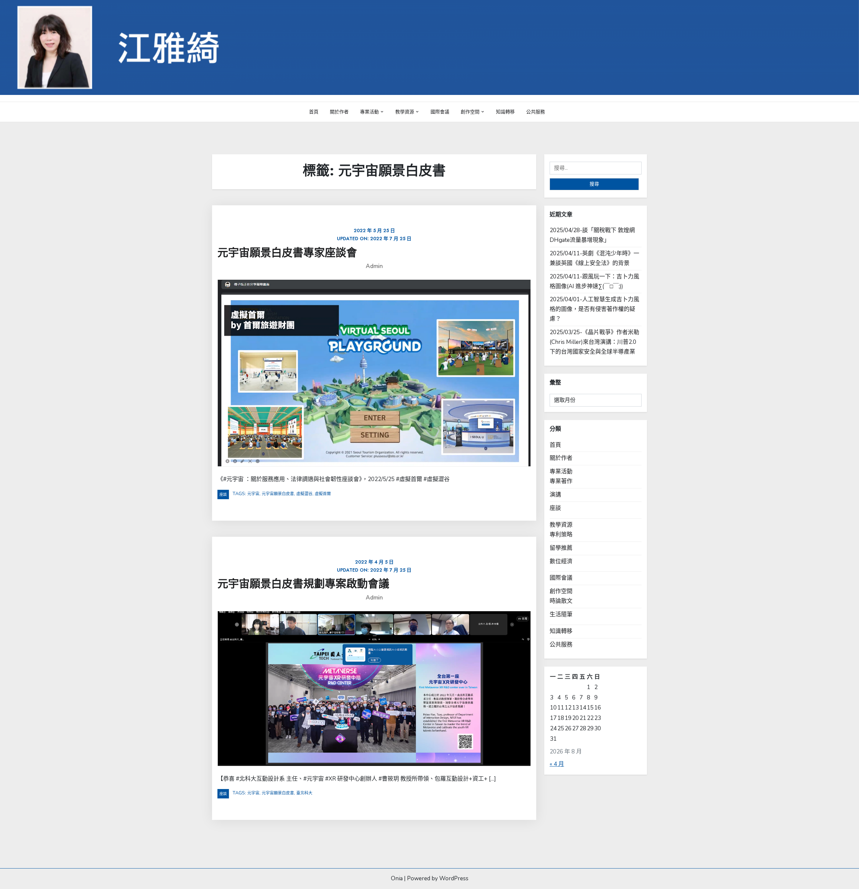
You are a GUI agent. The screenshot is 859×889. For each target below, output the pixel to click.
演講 (555, 495)
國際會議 (440, 111)
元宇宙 (253, 494)
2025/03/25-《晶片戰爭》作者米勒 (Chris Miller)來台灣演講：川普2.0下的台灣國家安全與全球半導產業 (594, 342)
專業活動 (369, 111)
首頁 (313, 111)
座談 (223, 494)
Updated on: (374, 234)
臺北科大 (304, 793)
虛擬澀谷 (304, 494)
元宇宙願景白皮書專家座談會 (287, 252)
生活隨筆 (561, 614)
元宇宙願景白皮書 (278, 494)
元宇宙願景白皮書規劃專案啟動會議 (303, 583)
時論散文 (561, 601)
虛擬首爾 (323, 494)
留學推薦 (561, 548)
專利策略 (561, 534)
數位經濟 (561, 561)
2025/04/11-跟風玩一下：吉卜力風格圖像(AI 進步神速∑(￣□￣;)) (594, 281)
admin (374, 266)
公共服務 (535, 111)
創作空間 (470, 111)
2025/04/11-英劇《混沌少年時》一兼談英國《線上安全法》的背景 (594, 258)
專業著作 (561, 481)
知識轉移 (505, 111)
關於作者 (339, 111)
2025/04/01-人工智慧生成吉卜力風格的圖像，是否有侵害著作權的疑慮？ (594, 309)
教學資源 (404, 111)
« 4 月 (557, 764)
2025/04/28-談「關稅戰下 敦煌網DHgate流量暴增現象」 (592, 235)
